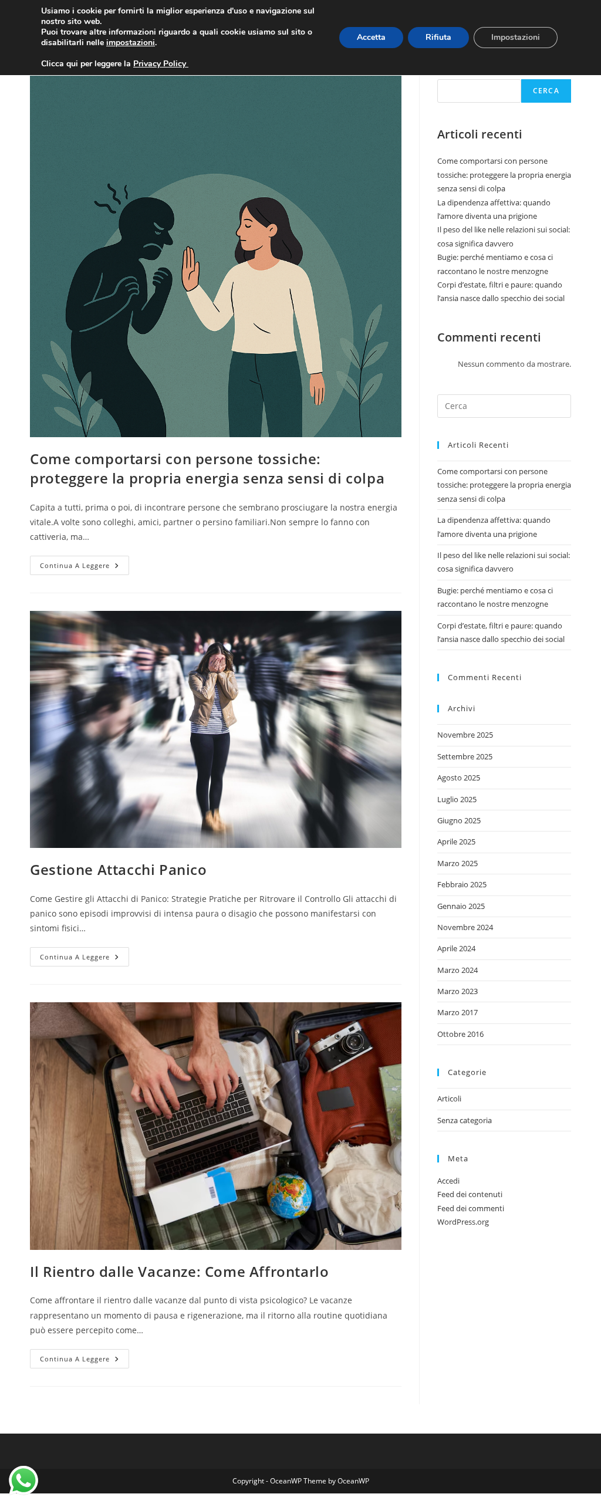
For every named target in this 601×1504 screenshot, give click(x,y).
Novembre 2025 (465, 734)
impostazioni (130, 43)
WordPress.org (463, 1221)
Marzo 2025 (457, 863)
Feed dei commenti (470, 1208)
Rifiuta (438, 37)
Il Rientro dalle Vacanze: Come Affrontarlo (179, 1271)
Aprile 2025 (456, 841)
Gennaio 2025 (461, 906)
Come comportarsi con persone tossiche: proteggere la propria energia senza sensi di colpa (207, 468)
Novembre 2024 (465, 927)
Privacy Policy (160, 63)
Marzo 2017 (457, 1012)
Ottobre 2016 (460, 1034)
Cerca (546, 91)
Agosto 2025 (458, 777)
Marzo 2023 (457, 991)
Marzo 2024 (457, 970)
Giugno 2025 (459, 820)
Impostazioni (515, 37)
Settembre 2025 (464, 756)
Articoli (449, 1098)
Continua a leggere (84, 567)
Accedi (448, 1180)
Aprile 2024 (456, 948)
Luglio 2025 (457, 799)
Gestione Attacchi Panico (118, 869)
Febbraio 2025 (462, 884)
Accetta (371, 37)
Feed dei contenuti (469, 1194)
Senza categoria (464, 1120)
